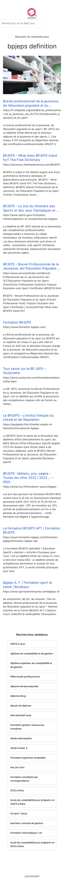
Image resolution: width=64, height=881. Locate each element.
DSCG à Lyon (17, 643)
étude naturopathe (21, 738)
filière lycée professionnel (25, 676)
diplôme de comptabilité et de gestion (31, 653)
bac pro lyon (17, 767)
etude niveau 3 (18, 747)
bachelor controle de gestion (26, 823)
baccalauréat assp (20, 715)
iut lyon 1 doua (18, 813)
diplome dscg (18, 695)
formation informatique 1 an (26, 832)
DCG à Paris (17, 790)
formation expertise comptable (28, 757)
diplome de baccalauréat (24, 686)
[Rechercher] (44, 23)
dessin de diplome (20, 705)
